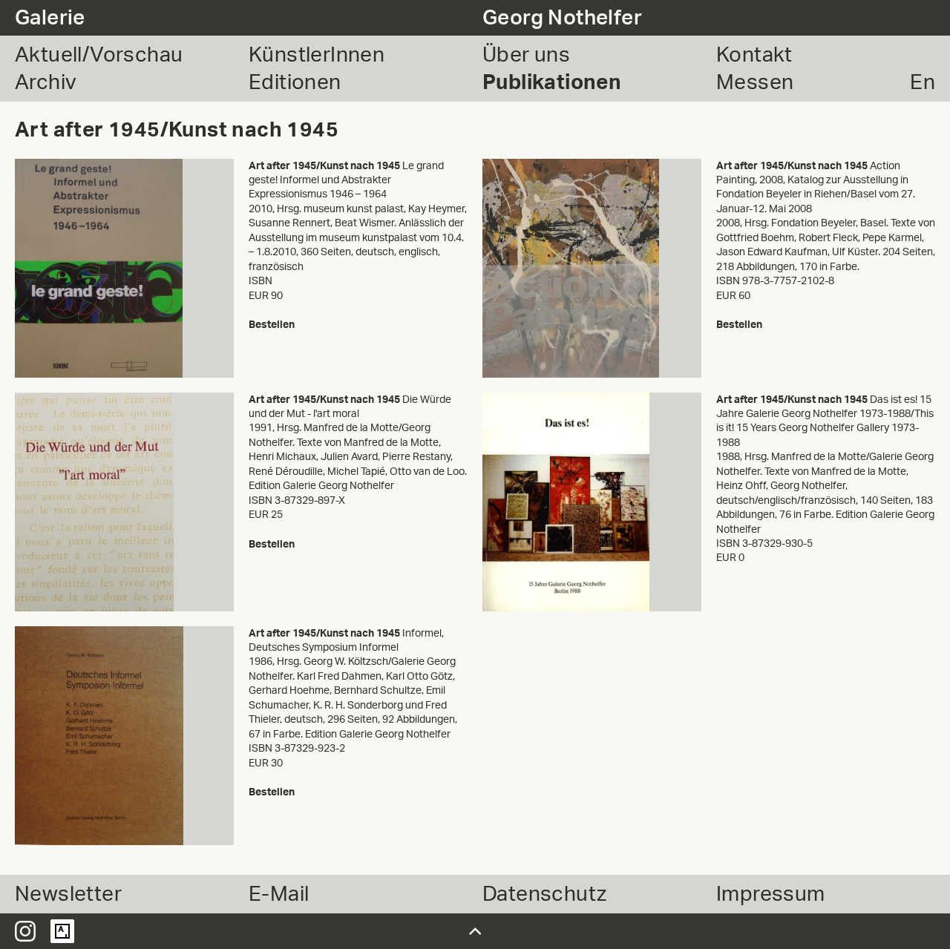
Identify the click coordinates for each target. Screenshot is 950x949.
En (922, 82)
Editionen (295, 82)
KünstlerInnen (316, 55)
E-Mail (279, 894)
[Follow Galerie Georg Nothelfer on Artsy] (62, 931)
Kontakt (754, 55)
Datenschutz (544, 894)
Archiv (45, 82)
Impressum (770, 894)
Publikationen (551, 82)
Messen (754, 82)
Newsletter (68, 894)
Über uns (526, 55)
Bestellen (272, 324)
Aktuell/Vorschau (99, 55)
